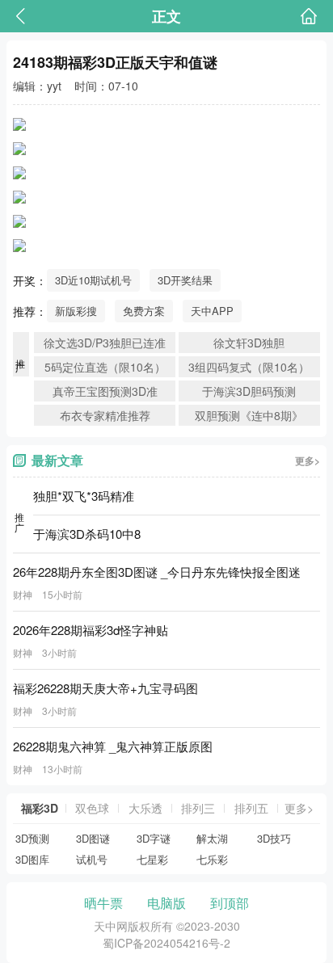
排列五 (251, 808)
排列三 (198, 808)
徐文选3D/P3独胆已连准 (105, 342)
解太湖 (212, 838)
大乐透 (145, 808)
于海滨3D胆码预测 (249, 391)
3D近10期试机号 (93, 280)
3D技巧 (274, 838)
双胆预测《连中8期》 (249, 415)
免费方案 (144, 310)
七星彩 (152, 859)
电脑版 (166, 903)
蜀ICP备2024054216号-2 (166, 943)
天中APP (212, 310)
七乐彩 (212, 859)
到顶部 (229, 903)
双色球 (92, 808)
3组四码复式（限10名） (249, 367)
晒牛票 (103, 903)
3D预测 (32, 838)
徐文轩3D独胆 (249, 342)
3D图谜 (93, 838)
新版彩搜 (76, 310)
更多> (307, 460)
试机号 (91, 859)
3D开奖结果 (185, 280)
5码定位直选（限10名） (105, 367)
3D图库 (32, 859)
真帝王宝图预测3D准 (105, 391)
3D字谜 (154, 838)
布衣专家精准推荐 (105, 415)
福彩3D (39, 808)
